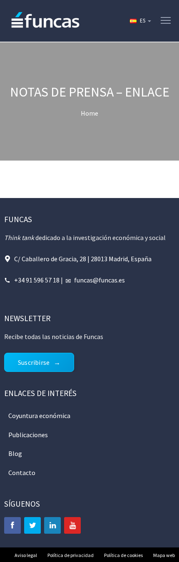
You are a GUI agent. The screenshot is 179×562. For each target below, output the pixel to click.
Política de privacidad (70, 555)
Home (89, 113)
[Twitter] (32, 525)
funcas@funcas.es (99, 280)
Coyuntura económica (39, 415)
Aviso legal (26, 555)
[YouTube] (72, 525)
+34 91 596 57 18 (37, 280)
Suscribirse (34, 362)
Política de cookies (123, 555)
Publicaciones (28, 435)
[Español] (140, 21)
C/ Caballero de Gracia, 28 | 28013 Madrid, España (83, 259)
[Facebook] (12, 525)
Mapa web (164, 555)
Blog (15, 453)
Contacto (21, 472)
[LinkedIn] (52, 525)
